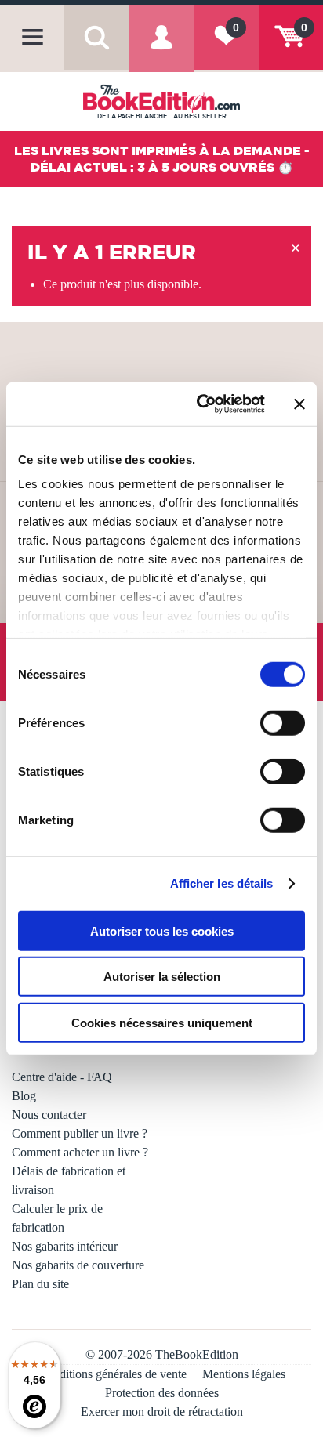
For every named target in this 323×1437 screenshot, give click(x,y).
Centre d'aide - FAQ (62, 1077)
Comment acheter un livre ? (80, 1152)
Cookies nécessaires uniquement (161, 1022)
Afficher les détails (222, 883)
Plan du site (40, 1283)
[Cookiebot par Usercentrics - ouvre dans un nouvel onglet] (200, 404)
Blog (24, 1095)
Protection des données (162, 1392)
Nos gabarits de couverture (78, 1265)
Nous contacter (49, 1114)
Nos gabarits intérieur (65, 1246)
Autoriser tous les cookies (162, 930)
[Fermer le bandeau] (299, 404)
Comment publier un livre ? (79, 1133)
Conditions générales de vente (112, 1374)
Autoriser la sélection (161, 976)
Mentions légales (243, 1374)
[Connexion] (161, 49)
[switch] (282, 722)
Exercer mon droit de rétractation (162, 1411)
